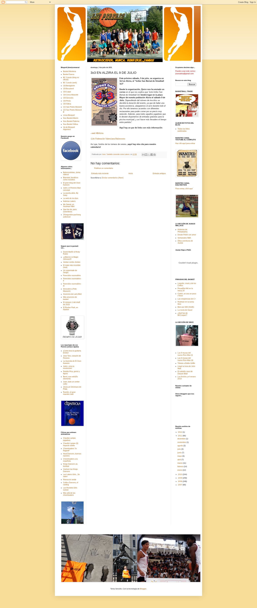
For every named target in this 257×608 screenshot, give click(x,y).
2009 (180, 478)
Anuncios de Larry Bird (72, 294)
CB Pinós (67, 101)
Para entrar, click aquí (184, 189)
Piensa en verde (69, 480)
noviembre (182, 442)
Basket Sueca (68, 74)
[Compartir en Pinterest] (154, 154)
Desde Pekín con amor (187, 235)
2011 (180, 436)
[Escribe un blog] (146, 154)
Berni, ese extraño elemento (70, 378)
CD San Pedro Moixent (72, 107)
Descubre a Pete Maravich (70, 290)
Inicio (130, 173)
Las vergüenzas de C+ (187, 299)
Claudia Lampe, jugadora (69, 439)
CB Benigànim (69, 86)
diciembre (181, 439)
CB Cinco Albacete (70, 95)
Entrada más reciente (100, 173)
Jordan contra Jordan (71, 262)
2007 (180, 485)
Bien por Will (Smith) (186, 307)
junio (179, 453)
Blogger (143, 589)
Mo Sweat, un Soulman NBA (69, 205)
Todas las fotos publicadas (184, 130)
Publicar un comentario (103, 168)
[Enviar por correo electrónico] (143, 154)
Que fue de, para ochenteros (70, 210)
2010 (180, 474)
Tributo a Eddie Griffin (186, 363)
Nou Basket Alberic (70, 118)
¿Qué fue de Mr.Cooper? (183, 314)
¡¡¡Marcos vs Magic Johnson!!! (70, 258)
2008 (180, 481)
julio (179, 449)
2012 (180, 432)
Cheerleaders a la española (70, 460)
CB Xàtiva (67, 104)
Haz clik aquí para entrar (185, 143)
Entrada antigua (159, 173)
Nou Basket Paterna (71, 121)
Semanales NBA (184, 238)
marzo (180, 463)
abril (179, 460)
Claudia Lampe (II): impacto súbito (71, 444)
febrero (180, 466)
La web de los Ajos (70, 198)
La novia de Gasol (185, 310)
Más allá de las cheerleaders (69, 494)
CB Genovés (68, 98)
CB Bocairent (68, 89)
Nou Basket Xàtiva (70, 124)
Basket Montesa (69, 71)
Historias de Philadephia (182, 231)
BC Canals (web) (70, 83)
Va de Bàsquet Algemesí (69, 128)
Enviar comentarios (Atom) (112, 178)
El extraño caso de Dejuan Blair (185, 372)
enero (180, 470)
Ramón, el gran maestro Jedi (69, 393)
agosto (180, 446)
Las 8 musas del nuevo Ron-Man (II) (185, 359)
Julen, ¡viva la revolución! (68, 367)
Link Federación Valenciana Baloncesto (108, 139)
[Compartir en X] (148, 154)
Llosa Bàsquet (69, 115)
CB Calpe (67, 92)
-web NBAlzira (97, 133)
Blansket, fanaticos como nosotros (70, 179)
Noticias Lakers (69, 201)
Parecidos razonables (72, 275)
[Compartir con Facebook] (151, 154)
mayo (179, 456)
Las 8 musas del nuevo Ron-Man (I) (185, 354)
